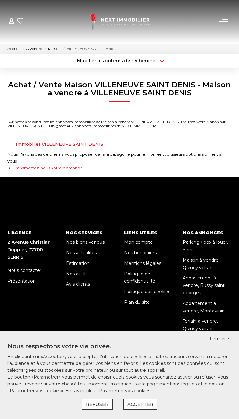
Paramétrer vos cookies (124, 391)
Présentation (21, 281)
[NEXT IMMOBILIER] (121, 22)
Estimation (78, 263)
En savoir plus (80, 391)
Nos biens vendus (85, 242)
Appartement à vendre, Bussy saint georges (204, 285)
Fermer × (220, 339)
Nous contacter (24, 270)
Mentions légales (142, 263)
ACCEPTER (140, 404)
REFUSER (97, 404)
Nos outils (76, 274)
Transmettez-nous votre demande (48, 167)
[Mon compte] (11, 21)
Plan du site (137, 302)
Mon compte (138, 242)
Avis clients (78, 284)
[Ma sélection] (20, 21)
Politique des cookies (147, 291)
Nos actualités (81, 253)
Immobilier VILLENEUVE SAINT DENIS (59, 144)
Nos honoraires (140, 253)
